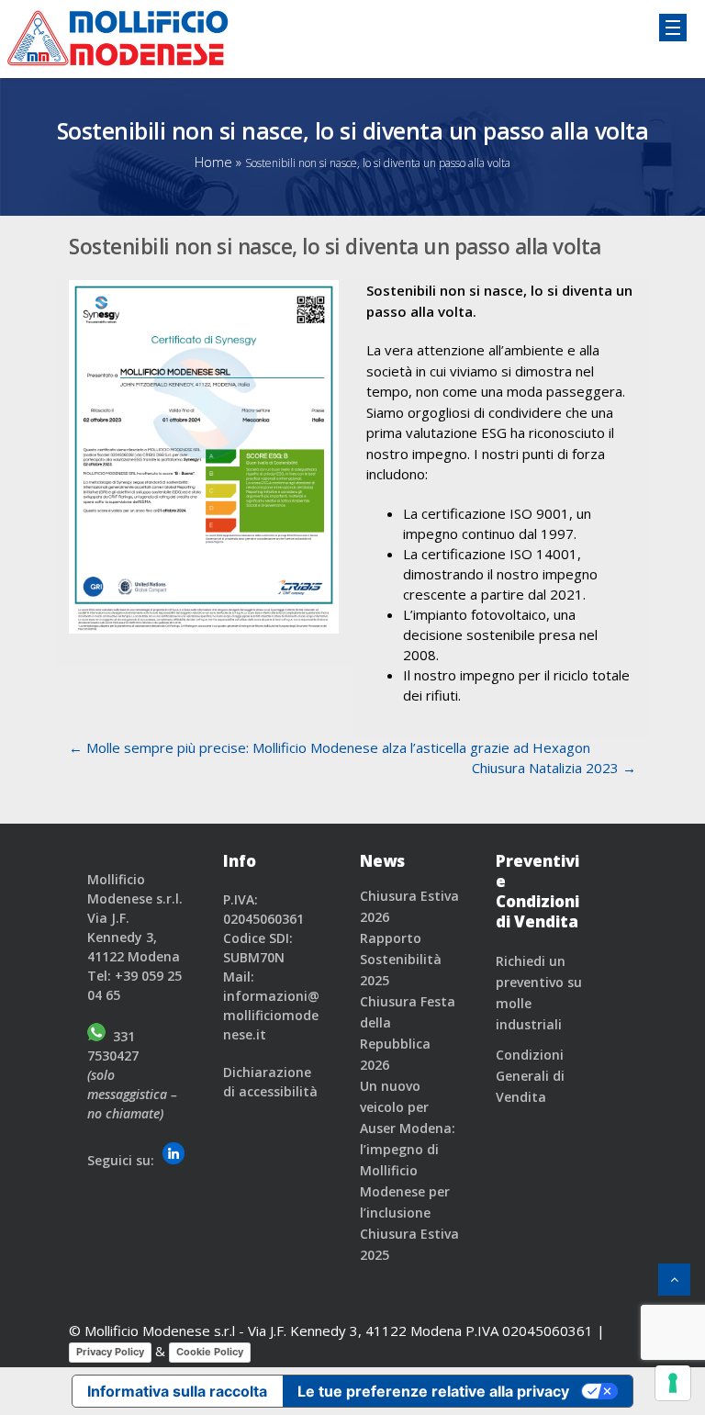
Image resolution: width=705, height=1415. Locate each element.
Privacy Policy (110, 1351)
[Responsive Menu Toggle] (673, 27)
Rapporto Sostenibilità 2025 (401, 959)
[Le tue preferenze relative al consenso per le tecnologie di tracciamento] (672, 1382)
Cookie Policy (209, 1351)
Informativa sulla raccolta (177, 1391)
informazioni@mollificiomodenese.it (271, 1015)
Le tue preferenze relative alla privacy (433, 1391)
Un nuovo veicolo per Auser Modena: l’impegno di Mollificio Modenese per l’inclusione (407, 1149)
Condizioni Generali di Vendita (530, 1076)
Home (213, 161)
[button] (674, 1279)
